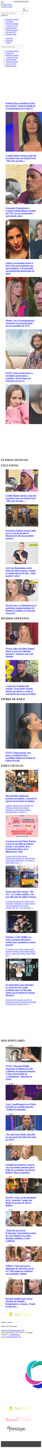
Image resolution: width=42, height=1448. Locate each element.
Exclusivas (10, 21)
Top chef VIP (11, 32)
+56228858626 (14, 1335)
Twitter (8, 43)
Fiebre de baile (11, 34)
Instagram (9, 40)
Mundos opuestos (12, 24)
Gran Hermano (11, 28)
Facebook (9, 38)
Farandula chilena (12, 19)
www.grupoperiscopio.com (11, 1337)
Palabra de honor (12, 30)
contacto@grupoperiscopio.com (12, 1330)
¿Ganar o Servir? (12, 26)
